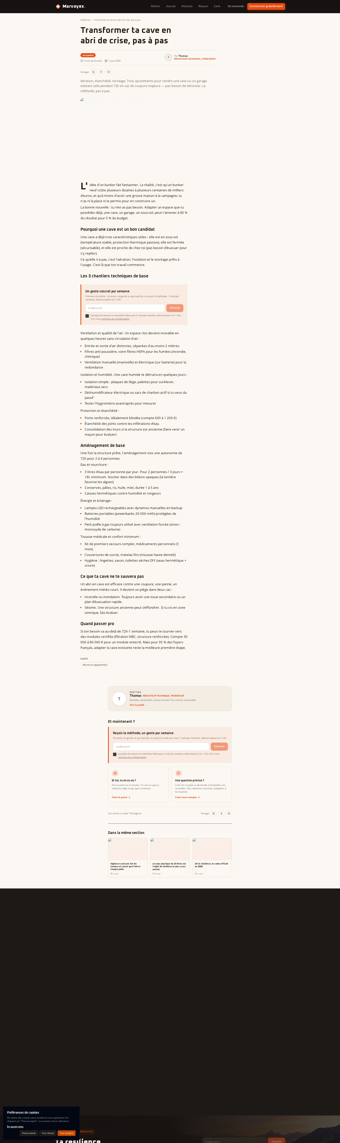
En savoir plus (15, 1126)
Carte (217, 6)
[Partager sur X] (93, 72)
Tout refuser (48, 1133)
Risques (203, 6)
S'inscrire (175, 308)
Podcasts (187, 6)
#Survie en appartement (95, 664)
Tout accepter (67, 1133)
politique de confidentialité (115, 319)
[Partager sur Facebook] (101, 72)
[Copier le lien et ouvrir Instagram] (108, 72)
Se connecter (236, 6)
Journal (171, 6)
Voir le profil (138, 705)
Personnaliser (29, 1133)
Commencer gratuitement (266, 6)
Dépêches (85, 20)
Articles (155, 6)
